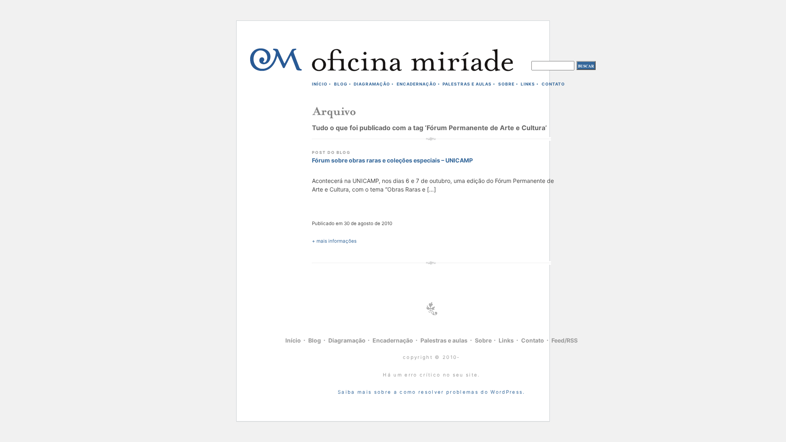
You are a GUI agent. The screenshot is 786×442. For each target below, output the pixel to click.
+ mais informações (334, 241)
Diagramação (372, 83)
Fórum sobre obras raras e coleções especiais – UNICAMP (392, 160)
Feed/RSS (564, 340)
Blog (341, 83)
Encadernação (416, 83)
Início (320, 83)
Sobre (506, 83)
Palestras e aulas (467, 83)
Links (528, 83)
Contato (553, 83)
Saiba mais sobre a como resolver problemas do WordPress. (431, 392)
